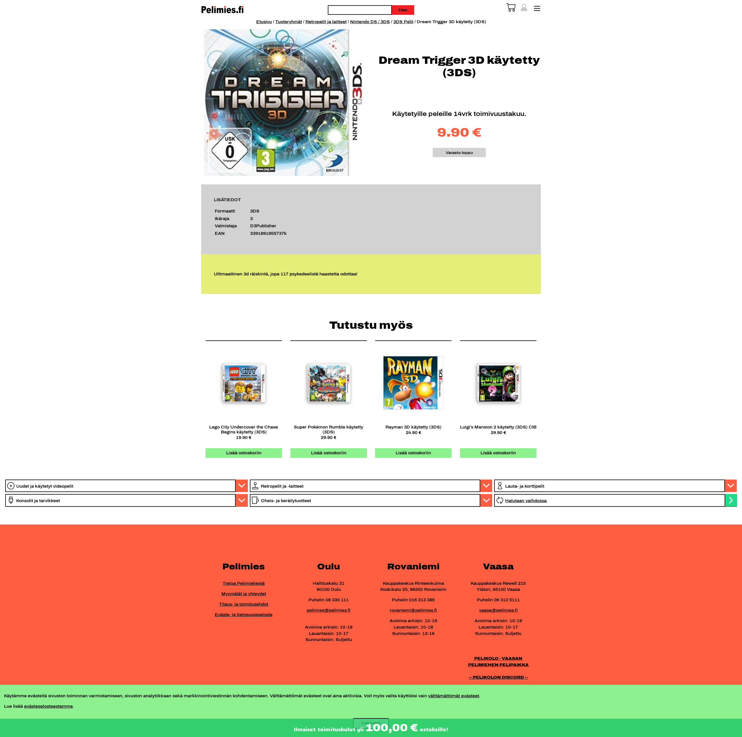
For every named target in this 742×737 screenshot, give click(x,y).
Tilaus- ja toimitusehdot (243, 604)
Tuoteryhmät (288, 21)
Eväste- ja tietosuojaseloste (243, 614)
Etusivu (264, 21)
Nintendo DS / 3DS (370, 21)
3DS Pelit (403, 21)
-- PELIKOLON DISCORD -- (498, 677)
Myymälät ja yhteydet (243, 593)
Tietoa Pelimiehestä (244, 583)
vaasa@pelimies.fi (498, 610)
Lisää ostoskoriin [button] (243, 453)
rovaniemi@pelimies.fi (413, 610)
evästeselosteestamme (48, 706)
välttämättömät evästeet (453, 696)
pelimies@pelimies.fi (328, 610)
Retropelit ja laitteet (326, 21)
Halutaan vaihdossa (526, 500)
